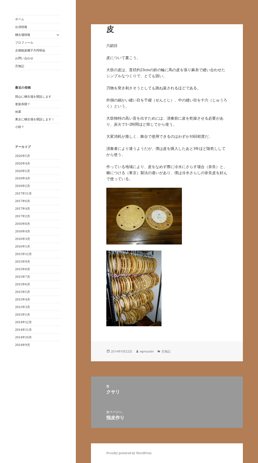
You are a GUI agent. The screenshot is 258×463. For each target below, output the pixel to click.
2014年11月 (23, 330)
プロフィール (24, 42)
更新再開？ (22, 104)
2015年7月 (22, 277)
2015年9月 (22, 261)
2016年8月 (22, 224)
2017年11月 (23, 193)
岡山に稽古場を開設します (33, 96)
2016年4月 (22, 231)
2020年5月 (22, 171)
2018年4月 (22, 178)
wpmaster (147, 351)
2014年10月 (23, 337)
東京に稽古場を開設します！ (34, 119)
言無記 (19, 66)
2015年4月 (22, 299)
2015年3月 (22, 307)
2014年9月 (22, 345)
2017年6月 (22, 201)
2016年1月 (22, 246)
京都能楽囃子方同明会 (30, 50)
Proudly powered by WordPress (128, 453)
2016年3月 (22, 239)
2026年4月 (22, 163)
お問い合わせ (24, 58)
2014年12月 (23, 322)
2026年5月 (22, 156)
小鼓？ (19, 127)
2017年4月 (22, 208)
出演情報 (21, 27)
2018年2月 (22, 186)
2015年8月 (22, 269)
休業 (18, 112)
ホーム (19, 19)
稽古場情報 (22, 35)
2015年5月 (22, 292)
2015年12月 (23, 254)
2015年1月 (22, 314)
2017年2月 (22, 216)
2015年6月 (22, 284)
